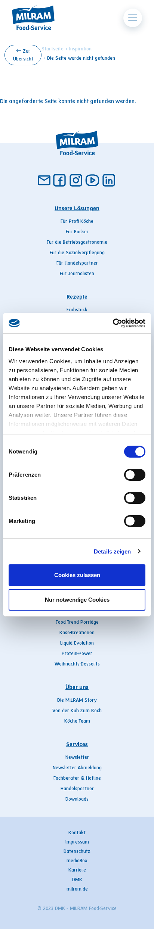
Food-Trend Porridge (77, 622)
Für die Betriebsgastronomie (77, 242)
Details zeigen (112, 551)
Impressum (77, 842)
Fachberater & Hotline (77, 778)
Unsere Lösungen (77, 209)
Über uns (77, 687)
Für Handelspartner (77, 263)
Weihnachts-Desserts (77, 664)
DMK (77, 880)
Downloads (77, 799)
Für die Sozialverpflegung (77, 253)
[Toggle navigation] (132, 18)
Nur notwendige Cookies (77, 599)
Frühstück (77, 310)
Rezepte (77, 297)
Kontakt (77, 833)
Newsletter (77, 757)
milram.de (77, 889)
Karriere (77, 870)
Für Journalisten (77, 274)
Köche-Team (77, 721)
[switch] (134, 475)
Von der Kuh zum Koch (77, 711)
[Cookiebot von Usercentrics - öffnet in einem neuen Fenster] (112, 323)
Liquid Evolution (77, 643)
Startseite (52, 49)
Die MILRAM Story (77, 700)
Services (77, 745)
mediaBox (77, 861)
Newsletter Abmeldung (77, 768)
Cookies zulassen (77, 575)
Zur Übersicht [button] (23, 55)
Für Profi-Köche (77, 221)
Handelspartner (77, 789)
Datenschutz (77, 851)
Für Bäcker (77, 232)
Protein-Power (77, 654)
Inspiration (80, 49)
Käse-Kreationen (77, 633)
